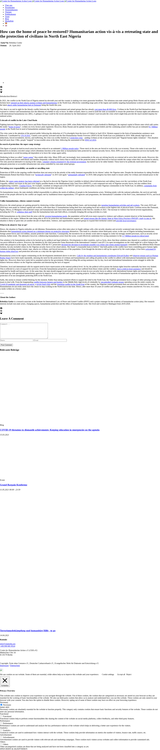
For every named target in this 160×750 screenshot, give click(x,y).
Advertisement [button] (6, 735)
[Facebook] (80, 87)
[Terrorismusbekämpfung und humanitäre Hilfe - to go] (48, 626)
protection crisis (76, 138)
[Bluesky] (80, 92)
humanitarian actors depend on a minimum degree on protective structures (40, 231)
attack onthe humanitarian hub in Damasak (24, 105)
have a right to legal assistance (129, 269)
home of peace (14, 127)
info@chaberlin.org (7, 644)
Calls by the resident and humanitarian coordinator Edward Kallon (103, 256)
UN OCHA (25, 135)
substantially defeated (76, 175)
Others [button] (2, 742)
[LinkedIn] (80, 89)
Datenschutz (15, 665)
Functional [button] (4, 714)
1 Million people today (70, 148)
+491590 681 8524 (7, 646)
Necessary (7, 705)
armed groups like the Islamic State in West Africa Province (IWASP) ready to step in (117, 218)
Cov (1, 284)
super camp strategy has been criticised (24, 181)
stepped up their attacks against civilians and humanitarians (34, 103)
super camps (28, 157)
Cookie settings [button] (108, 674)
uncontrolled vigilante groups (112, 282)
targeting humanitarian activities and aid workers (120, 205)
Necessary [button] (4, 702)
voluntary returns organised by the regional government (64, 162)
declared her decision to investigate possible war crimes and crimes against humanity (94, 245)
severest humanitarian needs (56, 216)
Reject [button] (128, 674)
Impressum (4, 665)
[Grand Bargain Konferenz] (48, 478)
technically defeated (43, 175)
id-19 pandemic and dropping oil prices (18, 284)
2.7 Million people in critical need (135, 236)
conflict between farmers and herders (48, 282)
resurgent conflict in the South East (70, 284)
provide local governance (126, 221)
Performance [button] (5, 721)
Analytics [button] (4, 728)
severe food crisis (43, 284)
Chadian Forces (25, 186)
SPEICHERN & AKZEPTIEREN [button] (13, 749)
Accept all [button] (121, 674)
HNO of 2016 (90, 140)
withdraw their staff (24, 212)
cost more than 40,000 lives (105, 109)
